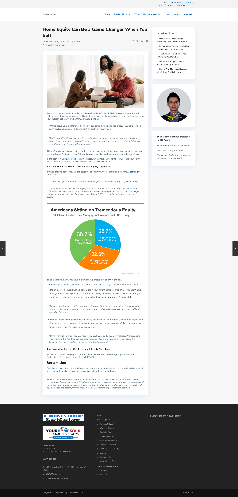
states (130, 297)
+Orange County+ (107, 428)
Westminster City (107, 461)
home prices (74, 158)
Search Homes (172, 14)
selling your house (82, 113)
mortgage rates (105, 297)
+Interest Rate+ (107, 424)
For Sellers (49, 45)
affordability (105, 113)
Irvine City (104, 453)
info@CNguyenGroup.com (57, 478)
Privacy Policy (187, 493)
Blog (107, 14)
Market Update (122, 14)
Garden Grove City (108, 444)
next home (110, 371)
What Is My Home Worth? (147, 14)
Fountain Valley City (108, 440)
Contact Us (189, 14)
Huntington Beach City (109, 449)
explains (95, 118)
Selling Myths (60, 45)
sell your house (63, 284)
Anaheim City (105, 432)
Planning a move (55, 368)
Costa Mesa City (107, 436)
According (133, 171)
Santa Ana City (106, 457)
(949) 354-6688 (53, 474)
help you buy (104, 284)
